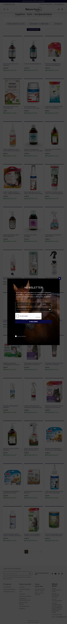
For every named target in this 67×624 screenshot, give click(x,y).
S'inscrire (33, 322)
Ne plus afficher (21, 336)
